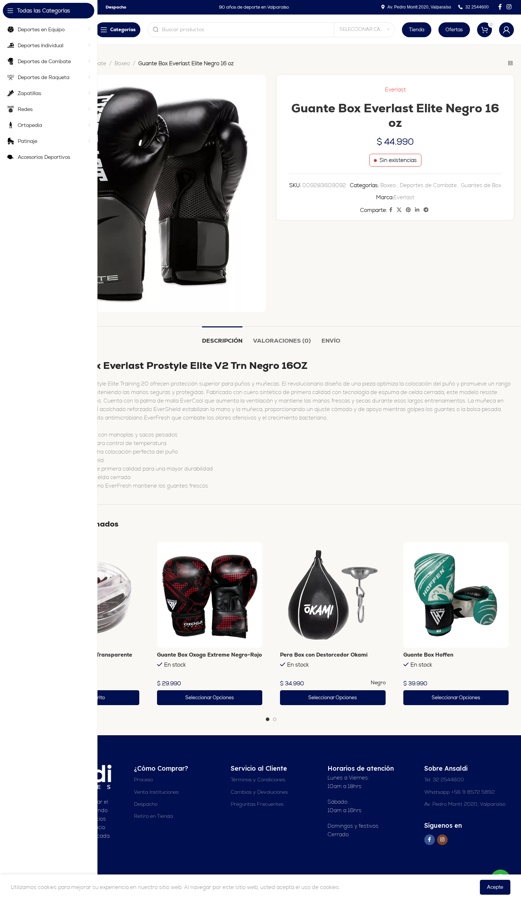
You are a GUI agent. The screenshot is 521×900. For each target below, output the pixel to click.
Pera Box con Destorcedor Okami (324, 654)
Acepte (495, 887)
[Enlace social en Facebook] (500, 6)
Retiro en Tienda (153, 816)
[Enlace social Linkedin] (417, 210)
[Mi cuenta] (506, 30)
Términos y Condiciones (258, 779)
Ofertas (454, 30)
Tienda (416, 30)
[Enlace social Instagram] (509, 6)
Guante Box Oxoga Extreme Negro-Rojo (209, 654)
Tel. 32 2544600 (444, 779)
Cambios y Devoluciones (259, 792)
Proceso (143, 779)
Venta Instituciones (156, 792)
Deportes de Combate (428, 185)
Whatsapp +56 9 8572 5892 (459, 792)
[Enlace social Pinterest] (408, 210)
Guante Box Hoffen (428, 654)
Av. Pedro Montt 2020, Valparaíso (464, 804)
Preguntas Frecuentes (257, 804)
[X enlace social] (399, 210)
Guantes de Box (481, 185)
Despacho (145, 804)
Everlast (395, 89)
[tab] (222, 337)
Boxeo (122, 63)
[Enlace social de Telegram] (426, 210)
